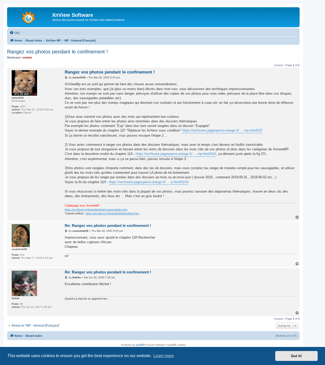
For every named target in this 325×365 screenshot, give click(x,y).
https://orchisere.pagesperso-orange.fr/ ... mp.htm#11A (176, 154)
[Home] (30, 16)
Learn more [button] (163, 356)
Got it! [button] (296, 356)
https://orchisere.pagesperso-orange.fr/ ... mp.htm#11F (222, 130)
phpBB (140, 344)
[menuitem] (15, 33)
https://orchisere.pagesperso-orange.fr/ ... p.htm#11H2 (148, 182)
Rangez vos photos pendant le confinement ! (57, 51)
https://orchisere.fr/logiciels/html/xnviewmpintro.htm (96, 209)
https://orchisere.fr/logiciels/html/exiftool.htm (112, 213)
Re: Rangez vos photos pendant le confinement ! (108, 225)
